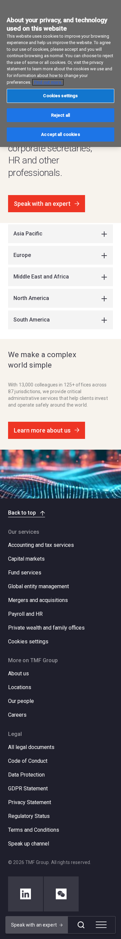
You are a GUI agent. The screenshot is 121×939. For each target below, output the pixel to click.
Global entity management (38, 586)
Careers (17, 715)
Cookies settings (28, 642)
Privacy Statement (29, 802)
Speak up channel (28, 843)
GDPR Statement (28, 788)
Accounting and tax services (41, 545)
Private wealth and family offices (46, 628)
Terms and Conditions (33, 830)
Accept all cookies (60, 134)
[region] (60, 73)
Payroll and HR (25, 614)
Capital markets (26, 559)
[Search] (81, 925)
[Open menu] (101, 925)
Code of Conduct (27, 761)
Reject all (60, 115)
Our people (21, 701)
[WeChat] (61, 893)
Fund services (24, 572)
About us (18, 673)
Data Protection (26, 775)
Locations (19, 687)
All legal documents (31, 747)
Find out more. (48, 82)
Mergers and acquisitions (38, 600)
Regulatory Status (29, 816)
